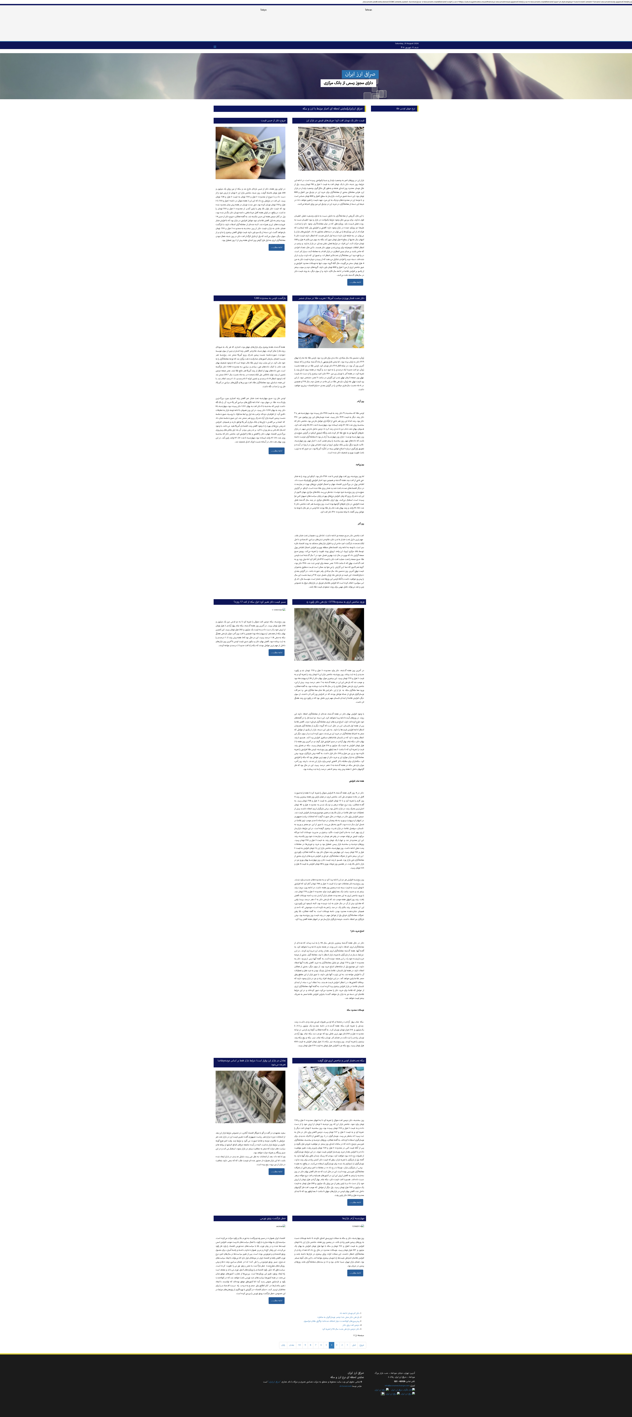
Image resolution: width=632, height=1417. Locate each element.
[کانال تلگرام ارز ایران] (402, 1390)
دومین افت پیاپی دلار (350, 1325)
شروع (362, 1345)
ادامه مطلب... (355, 282)
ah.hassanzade (346, 1386)
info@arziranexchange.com (397, 1385)
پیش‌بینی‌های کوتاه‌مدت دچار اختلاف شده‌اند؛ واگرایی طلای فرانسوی (331, 1321)
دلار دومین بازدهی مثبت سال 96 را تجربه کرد (340, 1329)
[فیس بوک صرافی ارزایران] (383, 1393)
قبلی (354, 1345)
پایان (283, 1345)
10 (299, 1345)
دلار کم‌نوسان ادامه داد (349, 1313)
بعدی (291, 1345)
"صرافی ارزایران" (274, 1381)
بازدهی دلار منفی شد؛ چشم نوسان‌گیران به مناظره (338, 1317)
